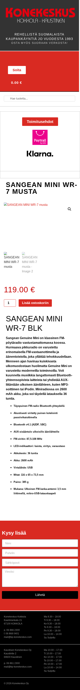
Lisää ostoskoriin (35, 303)
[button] (12, 58)
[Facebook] (48, 69)
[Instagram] (57, 69)
